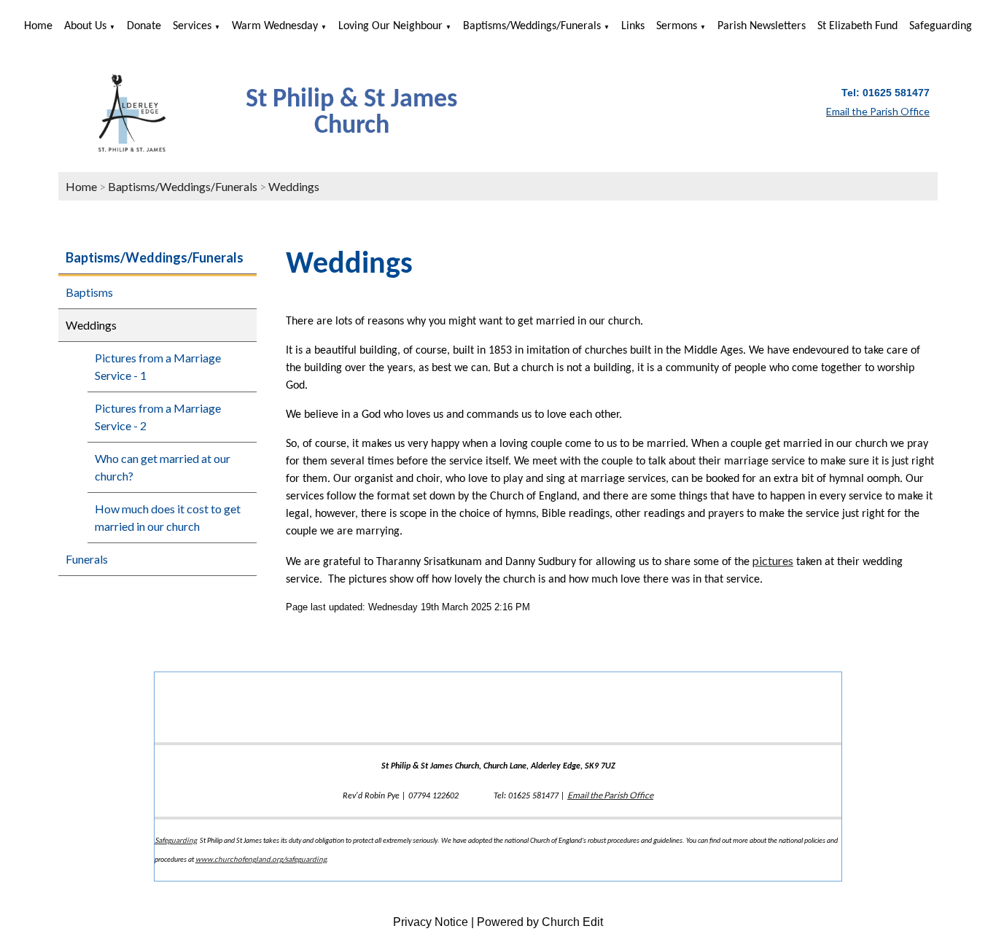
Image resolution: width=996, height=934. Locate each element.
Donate (144, 26)
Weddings (293, 186)
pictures (772, 560)
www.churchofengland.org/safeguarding (261, 859)
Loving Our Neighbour (390, 26)
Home (38, 26)
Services (192, 26)
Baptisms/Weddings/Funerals (532, 26)
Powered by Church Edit (540, 922)
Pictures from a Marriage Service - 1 (158, 366)
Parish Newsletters (761, 26)
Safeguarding (940, 26)
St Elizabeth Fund (857, 26)
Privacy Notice (430, 922)
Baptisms (89, 292)
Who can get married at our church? (162, 467)
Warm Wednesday (275, 26)
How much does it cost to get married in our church (168, 517)
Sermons (676, 26)
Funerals (87, 559)
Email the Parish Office (610, 795)
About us (85, 26)
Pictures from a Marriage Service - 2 (158, 416)
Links (633, 26)
